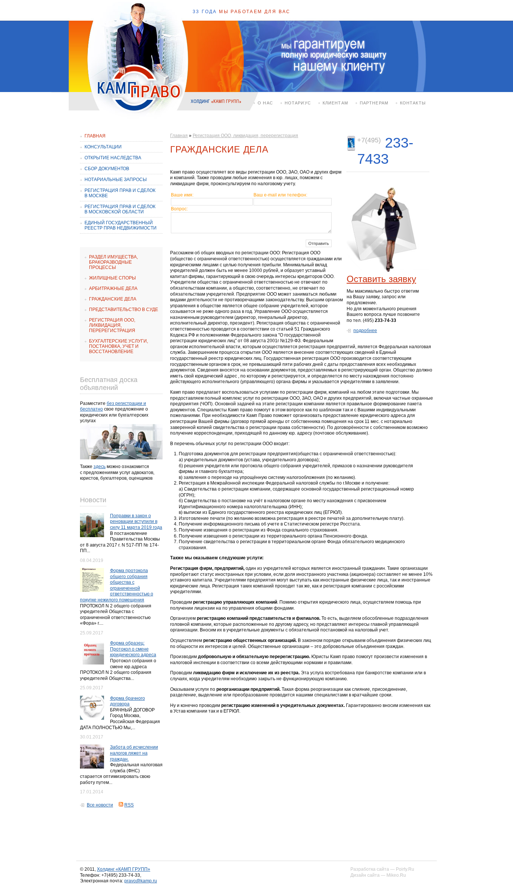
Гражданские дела (112, 299)
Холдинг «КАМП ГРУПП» (123, 869)
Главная (95, 136)
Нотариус (298, 103)
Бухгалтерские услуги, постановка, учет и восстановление (118, 346)
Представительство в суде (123, 309)
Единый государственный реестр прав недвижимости (120, 225)
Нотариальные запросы (115, 179)
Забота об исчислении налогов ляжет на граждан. (134, 753)
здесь (100, 466)
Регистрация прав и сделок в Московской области (119, 209)
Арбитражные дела (113, 288)
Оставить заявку (381, 279)
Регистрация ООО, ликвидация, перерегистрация (112, 325)
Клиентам (335, 103)
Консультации (103, 147)
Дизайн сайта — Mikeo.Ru (378, 875)
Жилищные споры (112, 278)
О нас (265, 103)
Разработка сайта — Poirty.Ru (382, 869)
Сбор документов (106, 168)
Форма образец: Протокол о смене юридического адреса (133, 648)
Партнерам (374, 103)
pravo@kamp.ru (140, 880)
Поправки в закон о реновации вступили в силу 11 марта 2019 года (136, 521)
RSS (129, 805)
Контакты (413, 103)
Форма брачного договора (127, 701)
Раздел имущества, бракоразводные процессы (113, 262)
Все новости (100, 805)
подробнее (365, 330)
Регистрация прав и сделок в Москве (119, 193)
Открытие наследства (112, 157)
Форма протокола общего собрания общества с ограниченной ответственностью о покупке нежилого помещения (116, 585)
